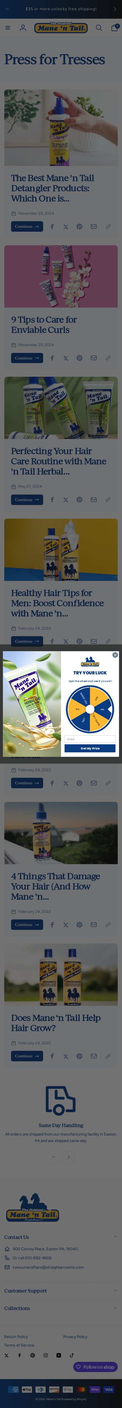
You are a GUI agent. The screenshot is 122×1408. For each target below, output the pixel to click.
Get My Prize (90, 748)
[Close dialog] (115, 654)
